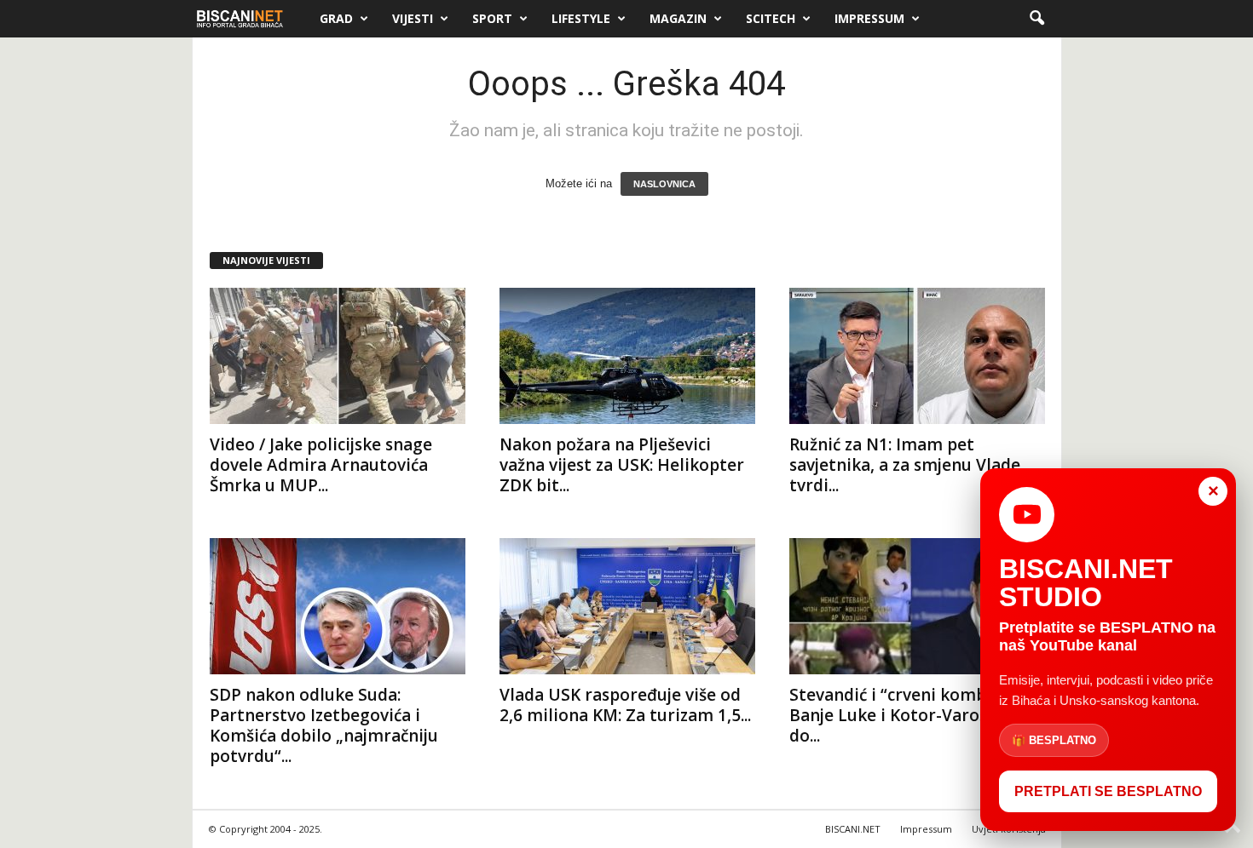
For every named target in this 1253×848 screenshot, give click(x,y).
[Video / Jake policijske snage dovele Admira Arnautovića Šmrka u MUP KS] (337, 356)
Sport (492, 18)
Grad (336, 18)
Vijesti (412, 18)
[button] (1036, 18)
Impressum (869, 18)
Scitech (770, 18)
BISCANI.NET (853, 828)
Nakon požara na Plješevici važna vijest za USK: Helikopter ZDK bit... (621, 464)
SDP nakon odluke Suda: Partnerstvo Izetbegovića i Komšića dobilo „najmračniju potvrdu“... (324, 725)
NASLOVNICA (664, 184)
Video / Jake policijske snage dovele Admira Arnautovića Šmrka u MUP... (321, 464)
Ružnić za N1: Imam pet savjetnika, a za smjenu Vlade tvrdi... (904, 464)
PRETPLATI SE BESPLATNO (1108, 791)
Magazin (678, 18)
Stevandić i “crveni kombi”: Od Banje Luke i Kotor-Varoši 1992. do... (913, 715)
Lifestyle (580, 18)
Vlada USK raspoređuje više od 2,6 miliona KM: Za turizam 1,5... (625, 705)
